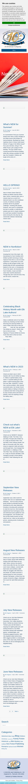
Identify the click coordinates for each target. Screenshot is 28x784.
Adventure (5, 736)
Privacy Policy (19, 780)
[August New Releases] (14, 540)
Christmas (4, 739)
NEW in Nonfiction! (12, 247)
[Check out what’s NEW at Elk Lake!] (14, 414)
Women (20, 746)
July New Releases (12, 610)
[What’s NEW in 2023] (14, 355)
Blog (17, 736)
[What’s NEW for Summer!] (14, 114)
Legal (9, 741)
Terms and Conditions (10, 780)
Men (12, 741)
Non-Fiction (10, 744)
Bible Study (11, 736)
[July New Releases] (14, 600)
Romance (5, 746)
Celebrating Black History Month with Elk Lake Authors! (14, 309)
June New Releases (13, 671)
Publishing (19, 744)
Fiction (21, 739)
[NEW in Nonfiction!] (14, 236)
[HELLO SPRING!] (14, 175)
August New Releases (14, 550)
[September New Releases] (14, 477)
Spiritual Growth (13, 746)
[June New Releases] (14, 661)
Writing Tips (4, 748)
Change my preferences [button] (14, 25)
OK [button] (14, 22)
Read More (6, 160)
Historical (5, 741)
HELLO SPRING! (11, 185)
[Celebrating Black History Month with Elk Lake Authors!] (14, 295)
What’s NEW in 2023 (13, 366)
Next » (17, 711)
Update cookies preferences (8, 783)
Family (16, 739)
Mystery (17, 741)
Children (22, 736)
